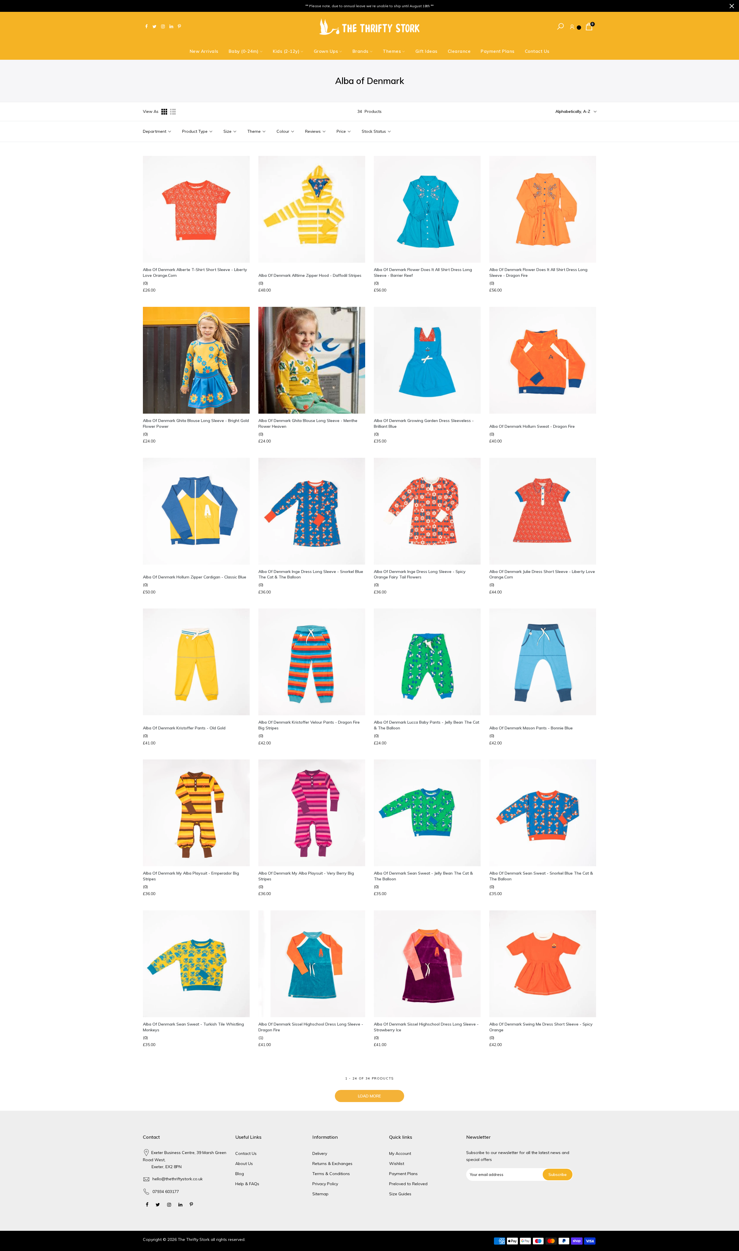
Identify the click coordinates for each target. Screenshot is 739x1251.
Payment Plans (498, 51)
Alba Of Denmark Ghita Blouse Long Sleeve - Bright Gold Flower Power (196, 423)
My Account (400, 1153)
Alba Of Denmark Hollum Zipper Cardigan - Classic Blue (194, 577)
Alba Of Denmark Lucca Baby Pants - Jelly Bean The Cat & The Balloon (426, 725)
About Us (244, 1163)
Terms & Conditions (331, 1173)
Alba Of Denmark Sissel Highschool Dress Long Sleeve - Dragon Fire (310, 1027)
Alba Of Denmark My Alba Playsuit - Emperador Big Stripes (191, 876)
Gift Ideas (426, 51)
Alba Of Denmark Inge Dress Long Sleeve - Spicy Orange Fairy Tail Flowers (420, 574)
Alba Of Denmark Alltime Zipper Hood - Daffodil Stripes (309, 275)
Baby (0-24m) (244, 51)
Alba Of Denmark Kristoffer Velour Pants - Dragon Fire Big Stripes (309, 725)
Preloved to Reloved (408, 1183)
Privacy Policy (325, 1183)
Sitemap (320, 1193)
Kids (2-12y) (286, 51)
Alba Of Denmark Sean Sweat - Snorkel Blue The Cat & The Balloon (541, 876)
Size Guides (400, 1193)
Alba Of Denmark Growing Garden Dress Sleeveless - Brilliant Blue (424, 423)
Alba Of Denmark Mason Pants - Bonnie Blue (531, 728)
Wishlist (396, 1163)
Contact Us (537, 51)
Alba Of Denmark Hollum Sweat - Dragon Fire (532, 426)
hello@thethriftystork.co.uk (177, 1178)
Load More (369, 1096)
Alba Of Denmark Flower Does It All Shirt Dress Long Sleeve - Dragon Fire (538, 272)
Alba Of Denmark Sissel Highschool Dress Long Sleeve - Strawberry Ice (426, 1027)
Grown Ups (326, 51)
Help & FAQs (247, 1183)
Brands (360, 51)
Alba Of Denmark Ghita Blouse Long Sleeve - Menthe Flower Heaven (307, 423)
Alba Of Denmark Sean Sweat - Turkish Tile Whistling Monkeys (193, 1027)
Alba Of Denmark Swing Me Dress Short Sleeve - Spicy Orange (541, 1027)
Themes (392, 51)
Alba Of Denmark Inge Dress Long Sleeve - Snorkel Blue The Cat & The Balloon (310, 574)
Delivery (319, 1153)
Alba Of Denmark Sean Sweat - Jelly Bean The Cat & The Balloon (423, 876)
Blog (239, 1173)
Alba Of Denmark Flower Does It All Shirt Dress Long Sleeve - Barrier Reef (423, 272)
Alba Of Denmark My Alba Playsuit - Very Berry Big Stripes (306, 876)
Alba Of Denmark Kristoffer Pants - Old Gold (184, 728)
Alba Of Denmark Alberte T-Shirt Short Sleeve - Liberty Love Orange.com (195, 272)
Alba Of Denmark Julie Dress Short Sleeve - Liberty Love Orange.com (542, 574)
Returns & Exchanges (332, 1163)
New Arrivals (204, 51)
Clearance (459, 51)
